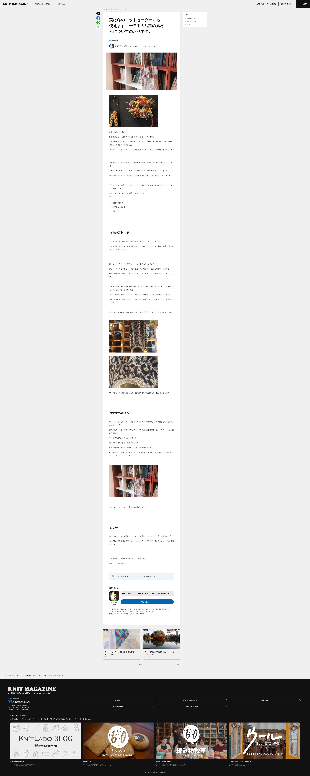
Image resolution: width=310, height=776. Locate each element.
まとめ (188, 24)
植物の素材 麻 (191, 18)
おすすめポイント (191, 21)
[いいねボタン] (113, 576)
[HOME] (15, 4)
